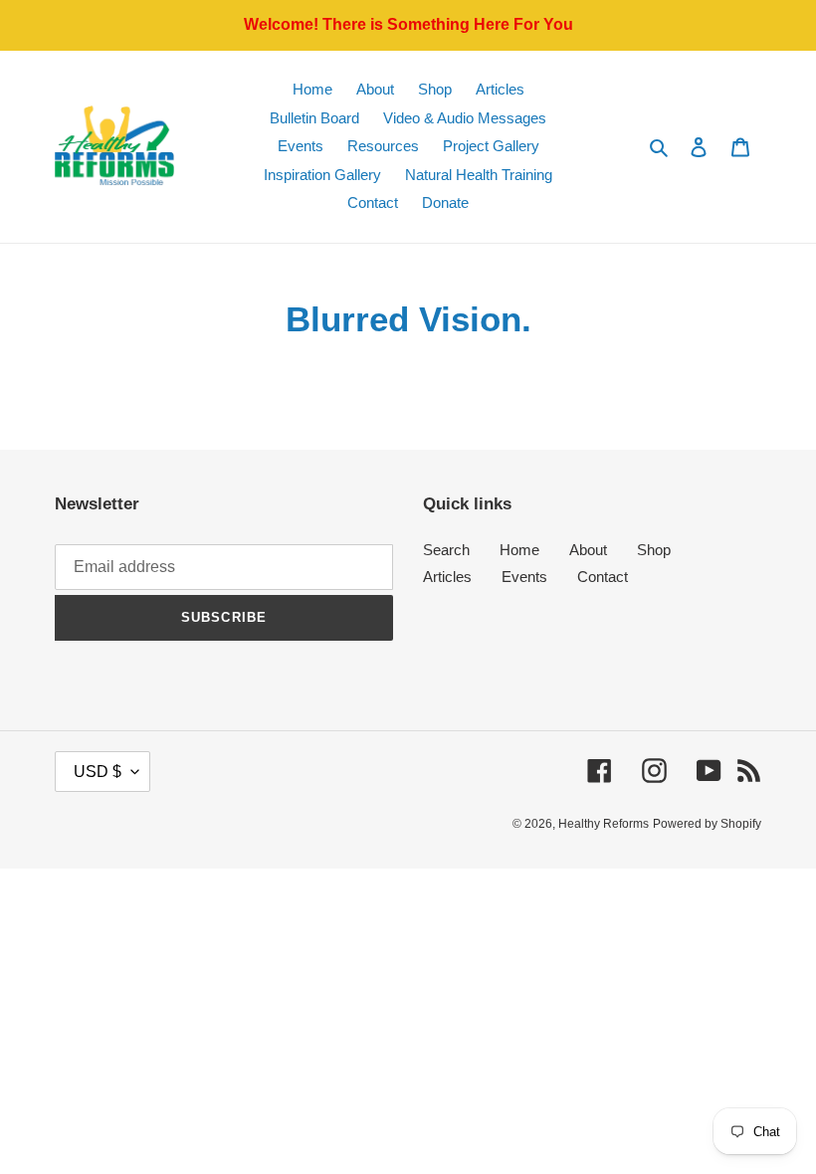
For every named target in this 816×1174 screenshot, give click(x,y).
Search (446, 549)
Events (524, 576)
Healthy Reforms (603, 824)
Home (519, 549)
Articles (447, 576)
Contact (602, 576)
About (588, 549)
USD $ (97, 771)
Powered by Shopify (707, 824)
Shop (654, 549)
